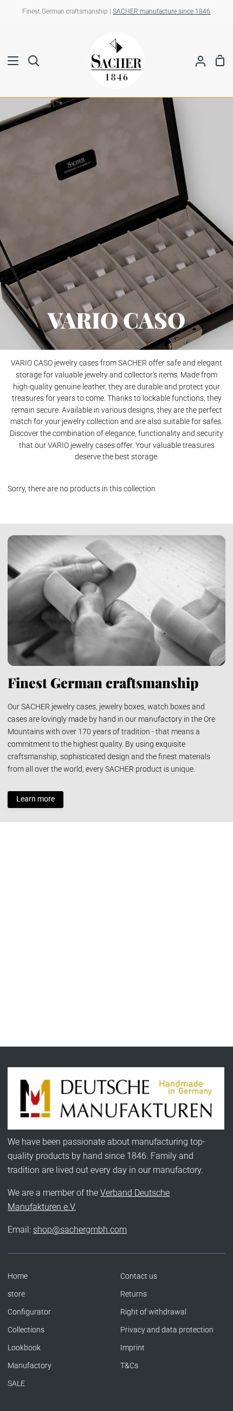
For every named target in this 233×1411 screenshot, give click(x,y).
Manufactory (29, 1365)
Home (18, 1276)
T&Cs (129, 1365)
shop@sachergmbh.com (80, 1229)
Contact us (138, 1276)
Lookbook (24, 1347)
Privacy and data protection (166, 1330)
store (16, 1294)
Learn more (35, 799)
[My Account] (196, 60)
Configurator (29, 1312)
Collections (26, 1330)
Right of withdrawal (153, 1312)
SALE (16, 1383)
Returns (133, 1294)
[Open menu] (10, 61)
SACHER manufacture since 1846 (161, 11)
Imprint (132, 1347)
